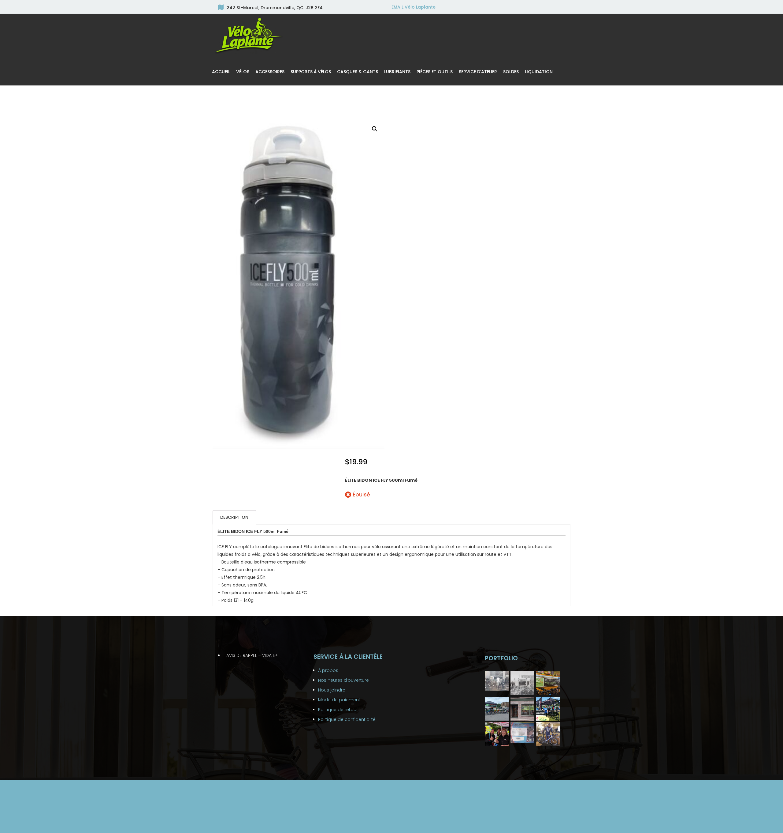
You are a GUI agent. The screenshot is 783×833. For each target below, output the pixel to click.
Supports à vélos (311, 72)
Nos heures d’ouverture (343, 680)
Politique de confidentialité (347, 719)
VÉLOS (242, 72)
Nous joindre (331, 690)
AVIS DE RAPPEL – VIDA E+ (252, 655)
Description (234, 517)
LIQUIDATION (539, 72)
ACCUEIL (221, 72)
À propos (328, 670)
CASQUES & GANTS (357, 72)
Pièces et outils (435, 72)
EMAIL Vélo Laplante (414, 7)
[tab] (234, 517)
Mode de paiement (339, 700)
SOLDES (511, 72)
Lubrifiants (397, 72)
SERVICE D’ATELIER (478, 72)
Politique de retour (338, 710)
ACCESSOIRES (269, 72)
